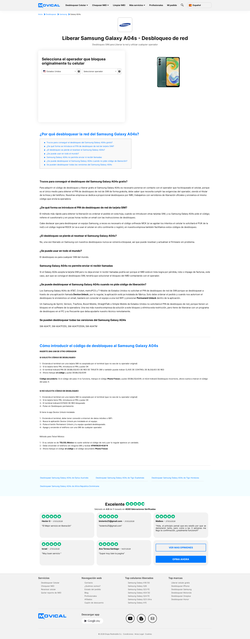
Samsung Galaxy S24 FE (139, 596)
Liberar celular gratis (180, 583)
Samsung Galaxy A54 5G (139, 593)
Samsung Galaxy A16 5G (139, 583)
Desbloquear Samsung (181, 589)
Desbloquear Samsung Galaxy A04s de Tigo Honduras (175, 478)
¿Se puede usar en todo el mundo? (63, 153)
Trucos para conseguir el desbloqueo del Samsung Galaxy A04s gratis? (80, 142)
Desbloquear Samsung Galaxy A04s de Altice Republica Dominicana (69, 486)
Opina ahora (180, 559)
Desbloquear (51, 14)
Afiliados (88, 599)
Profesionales (156, 5)
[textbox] (59, 71)
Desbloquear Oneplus (181, 596)
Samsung (63, 14)
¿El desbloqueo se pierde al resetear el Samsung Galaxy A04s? (76, 150)
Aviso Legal (139, 634)
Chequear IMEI (99, 5)
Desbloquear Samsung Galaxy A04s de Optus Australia (64, 478)
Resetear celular (48, 589)
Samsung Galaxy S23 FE (139, 589)
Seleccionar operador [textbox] (93, 71)
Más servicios (136, 5)
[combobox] (59, 71)
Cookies (148, 634)
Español (196, 5)
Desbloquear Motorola (181, 593)
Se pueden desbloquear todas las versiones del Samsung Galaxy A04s (79, 164)
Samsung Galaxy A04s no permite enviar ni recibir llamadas (74, 157)
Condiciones (128, 634)
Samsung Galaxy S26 (137, 586)
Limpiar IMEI (119, 5)
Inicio (40, 14)
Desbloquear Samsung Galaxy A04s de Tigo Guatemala (120, 478)
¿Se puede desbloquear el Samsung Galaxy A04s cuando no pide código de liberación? (87, 161)
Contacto (88, 583)
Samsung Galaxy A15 (137, 603)
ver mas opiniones (181, 547)
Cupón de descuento (94, 603)
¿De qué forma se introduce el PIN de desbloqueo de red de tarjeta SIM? (80, 146)
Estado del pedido (92, 589)
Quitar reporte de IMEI (51, 593)
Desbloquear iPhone (180, 586)
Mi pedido (172, 5)
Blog (86, 593)
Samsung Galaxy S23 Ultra (140, 599)
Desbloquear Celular (76, 5)
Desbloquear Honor (180, 599)
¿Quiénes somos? (92, 586)
